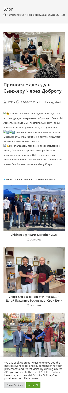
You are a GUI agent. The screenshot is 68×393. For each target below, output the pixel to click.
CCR (10, 102)
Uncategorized (52, 102)
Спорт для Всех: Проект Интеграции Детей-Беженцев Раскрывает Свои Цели (34, 298)
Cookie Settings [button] (14, 385)
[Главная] (4, 14)
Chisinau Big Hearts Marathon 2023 (34, 235)
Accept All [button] (33, 385)
